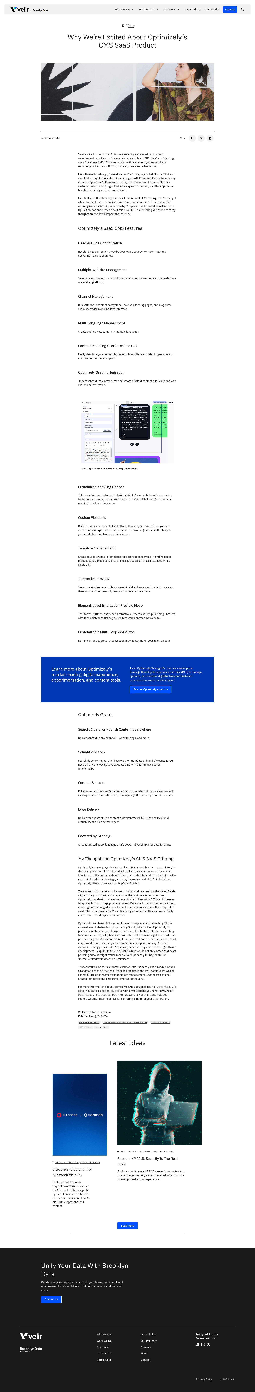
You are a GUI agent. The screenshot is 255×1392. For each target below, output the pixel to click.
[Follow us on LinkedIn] (197, 1344)
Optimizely (85, 1027)
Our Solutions (149, 1334)
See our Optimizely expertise (150, 689)
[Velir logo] (19, 10)
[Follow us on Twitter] (209, 1344)
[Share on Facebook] (210, 138)
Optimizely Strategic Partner (101, 994)
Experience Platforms (89, 1023)
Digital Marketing (90, 1162)
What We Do (104, 1341)
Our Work (102, 1347)
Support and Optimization (159, 1151)
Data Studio (212, 9)
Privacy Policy (204, 1379)
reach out (109, 990)
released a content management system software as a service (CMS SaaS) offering (126, 156)
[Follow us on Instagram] (203, 1344)
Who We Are (104, 1334)
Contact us (51, 1299)
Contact (230, 9)
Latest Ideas (192, 9)
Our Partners (149, 1341)
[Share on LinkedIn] (192, 138)
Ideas (131, 25)
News (144, 1353)
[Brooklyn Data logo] (38, 10)
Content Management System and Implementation (125, 1023)
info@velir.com (207, 1334)
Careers (146, 1347)
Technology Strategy (160, 1023)
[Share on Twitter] (201, 138)
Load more (127, 1225)
